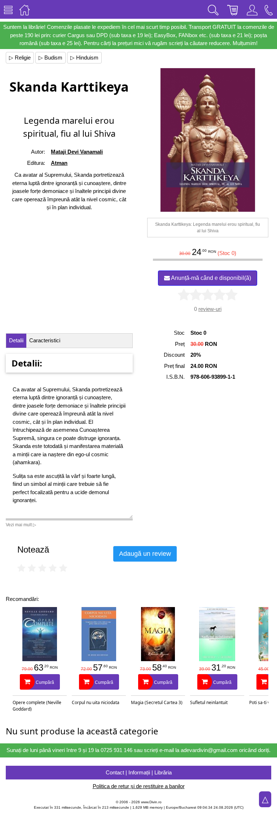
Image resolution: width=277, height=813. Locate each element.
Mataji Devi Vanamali (77, 152)
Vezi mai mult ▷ (21, 524)
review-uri (209, 309)
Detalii (16, 340)
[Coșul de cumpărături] (232, 9)
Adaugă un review (145, 553)
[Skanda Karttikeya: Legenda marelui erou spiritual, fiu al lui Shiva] (207, 140)
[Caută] (213, 9)
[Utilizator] (252, 9)
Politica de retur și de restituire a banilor (139, 786)
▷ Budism (50, 57)
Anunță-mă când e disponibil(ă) (210, 278)
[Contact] (268, 9)
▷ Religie (20, 57)
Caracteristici (44, 340)
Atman (59, 163)
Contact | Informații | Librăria (139, 772)
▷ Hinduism (84, 57)
